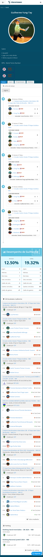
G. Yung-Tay (16, 113)
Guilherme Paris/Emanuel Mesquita (21, 422)
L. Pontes (15, 137)
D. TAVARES (15, 229)
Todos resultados (33, 519)
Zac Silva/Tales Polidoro (17, 510)
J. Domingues (16, 224)
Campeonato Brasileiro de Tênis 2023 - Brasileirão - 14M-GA (21, 450)
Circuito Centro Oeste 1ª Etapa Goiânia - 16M (17, 359)
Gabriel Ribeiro (15, 506)
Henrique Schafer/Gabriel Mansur (21, 477)
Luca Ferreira (14, 314)
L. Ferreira (15, 109)
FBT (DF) (16, 383)
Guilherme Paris (15, 337)
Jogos (10, 82)
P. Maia (14, 141)
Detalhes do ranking (32, 550)
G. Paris (14, 201)
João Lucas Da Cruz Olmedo (18, 464)
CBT (15, 310)
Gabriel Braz (14, 514)
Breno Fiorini (14, 355)
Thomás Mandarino (16, 418)
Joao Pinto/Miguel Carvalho (18, 502)
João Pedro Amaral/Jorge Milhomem (21, 460)
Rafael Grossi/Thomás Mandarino (21, 410)
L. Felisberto (16, 232)
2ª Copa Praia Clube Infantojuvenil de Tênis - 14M (18, 468)
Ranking (30, 82)
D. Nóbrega (15, 176)
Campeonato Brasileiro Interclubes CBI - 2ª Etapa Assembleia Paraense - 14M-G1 (18, 491)
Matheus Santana (15, 486)
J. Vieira (14, 173)
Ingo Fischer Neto (15, 446)
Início (2, 7)
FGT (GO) (16, 405)
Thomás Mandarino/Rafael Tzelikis (21, 388)
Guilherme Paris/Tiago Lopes (19, 392)
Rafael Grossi (14, 372)
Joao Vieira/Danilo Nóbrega (18, 332)
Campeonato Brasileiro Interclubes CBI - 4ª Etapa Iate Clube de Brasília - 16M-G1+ (23, 102)
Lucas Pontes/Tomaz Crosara (19, 328)
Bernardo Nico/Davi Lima (18, 442)
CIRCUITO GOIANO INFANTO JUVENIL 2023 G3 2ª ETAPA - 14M (21, 401)
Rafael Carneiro (15, 397)
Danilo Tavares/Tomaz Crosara (20, 368)
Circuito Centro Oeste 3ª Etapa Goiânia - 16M (17, 319)
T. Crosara (15, 133)
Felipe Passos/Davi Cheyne (18, 482)
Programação (20, 82)
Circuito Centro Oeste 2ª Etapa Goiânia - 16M (17, 341)
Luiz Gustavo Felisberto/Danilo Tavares (22, 350)
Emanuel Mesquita (16, 426)
